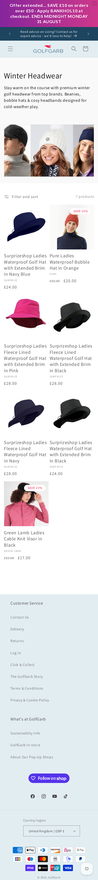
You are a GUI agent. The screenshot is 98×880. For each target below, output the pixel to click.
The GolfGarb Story (26, 676)
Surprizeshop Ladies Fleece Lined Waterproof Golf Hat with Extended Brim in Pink (25, 358)
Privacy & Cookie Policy (29, 700)
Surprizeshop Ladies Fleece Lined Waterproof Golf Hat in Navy (25, 451)
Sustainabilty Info (25, 733)
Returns (17, 640)
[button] (10, 49)
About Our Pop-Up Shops (31, 757)
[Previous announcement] (9, 34)
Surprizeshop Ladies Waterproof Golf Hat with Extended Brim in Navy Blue (25, 265)
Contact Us (19, 617)
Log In (15, 652)
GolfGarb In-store (25, 745)
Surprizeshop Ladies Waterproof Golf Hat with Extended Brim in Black (71, 451)
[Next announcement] (88, 34)
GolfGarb (54, 877)
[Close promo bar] (95, 3)
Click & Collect (22, 664)
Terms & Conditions (26, 688)
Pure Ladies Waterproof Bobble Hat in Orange (70, 262)
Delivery (17, 629)
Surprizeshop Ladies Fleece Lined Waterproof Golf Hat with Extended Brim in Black (71, 358)
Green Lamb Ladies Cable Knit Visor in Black (24, 539)
